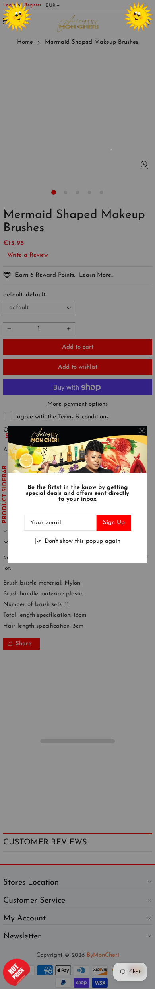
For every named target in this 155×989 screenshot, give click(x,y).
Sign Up (114, 523)
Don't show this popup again (82, 541)
